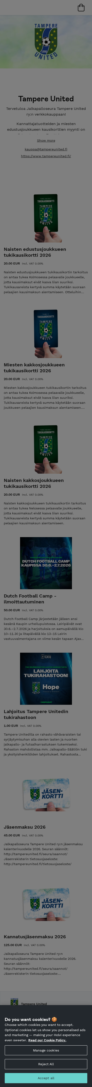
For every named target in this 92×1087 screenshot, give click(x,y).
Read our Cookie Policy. (47, 1040)
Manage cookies (46, 1050)
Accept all (46, 1078)
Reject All (46, 1064)
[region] (46, 1046)
